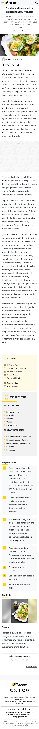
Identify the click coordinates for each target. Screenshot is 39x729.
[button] (4, 65)
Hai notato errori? (31, 667)
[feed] (11, 690)
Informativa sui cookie (10, 697)
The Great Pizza (24, 714)
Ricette (24, 31)
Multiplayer (10, 712)
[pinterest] (23, 690)
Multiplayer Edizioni (19, 717)
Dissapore (16, 31)
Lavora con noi (19, 699)
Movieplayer (19, 712)
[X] (15, 690)
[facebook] (19, 690)
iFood (9, 59)
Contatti (32, 697)
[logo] (10, 2)
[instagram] (27, 690)
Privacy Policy (24, 697)
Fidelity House (13, 714)
